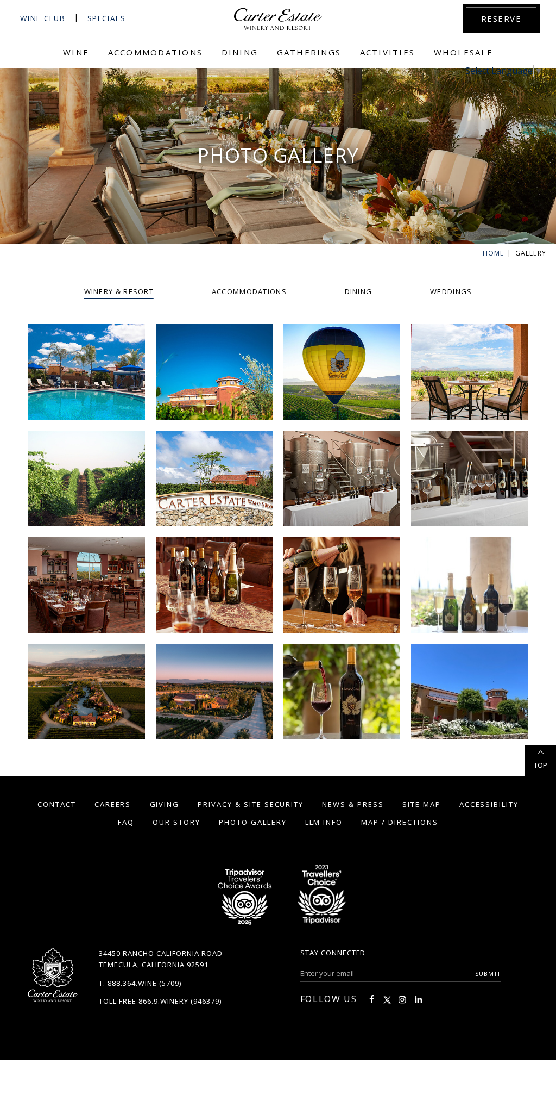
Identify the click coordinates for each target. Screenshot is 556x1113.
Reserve (501, 18)
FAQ (126, 822)
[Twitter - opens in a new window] (387, 999)
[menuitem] (76, 57)
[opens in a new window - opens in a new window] (321, 897)
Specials (106, 18)
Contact (56, 804)
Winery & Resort (119, 291)
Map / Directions (399, 822)
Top (540, 765)
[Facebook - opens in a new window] (371, 999)
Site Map (421, 804)
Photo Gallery (252, 822)
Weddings (451, 291)
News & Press (352, 804)
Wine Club (42, 18)
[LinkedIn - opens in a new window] (419, 999)
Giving (165, 804)
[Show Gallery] (86, 372)
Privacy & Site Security (251, 804)
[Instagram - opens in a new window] (402, 999)
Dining (358, 291)
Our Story (176, 822)
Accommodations (249, 291)
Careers (112, 804)
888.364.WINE (132, 983)
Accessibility (489, 804)
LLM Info (324, 822)
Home (493, 253)
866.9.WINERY (163, 1001)
